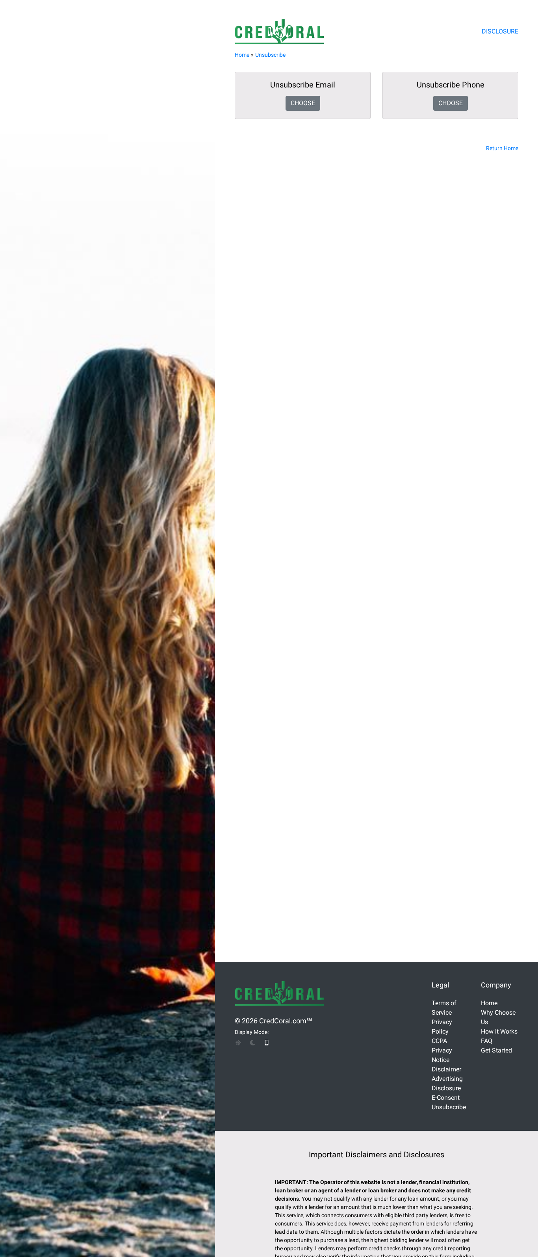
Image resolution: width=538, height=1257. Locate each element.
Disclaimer (446, 1069)
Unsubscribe (270, 55)
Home (242, 55)
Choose (303, 103)
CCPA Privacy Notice (442, 1050)
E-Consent (446, 1097)
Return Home (502, 148)
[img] (238, 1042)
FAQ (486, 1041)
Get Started (496, 1050)
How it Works (499, 1031)
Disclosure (500, 31)
